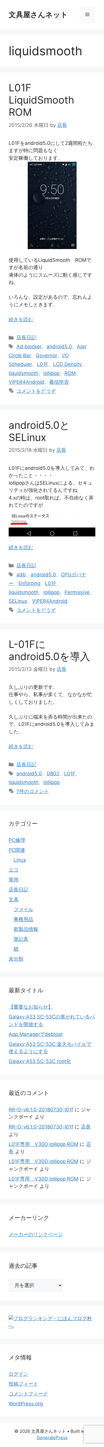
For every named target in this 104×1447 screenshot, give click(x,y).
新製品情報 (26, 929)
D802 (53, 773)
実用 (13, 880)
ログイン (18, 1374)
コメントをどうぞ (36, 391)
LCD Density (67, 364)
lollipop (51, 373)
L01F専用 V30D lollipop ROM (43, 1144)
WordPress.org (26, 1404)
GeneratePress (52, 1437)
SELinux (18, 601)
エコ (13, 870)
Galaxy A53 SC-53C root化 (40, 1061)
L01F (42, 364)
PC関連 (17, 850)
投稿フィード (23, 1384)
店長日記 (26, 337)
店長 (86, 1127)
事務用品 (23, 919)
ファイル (23, 909)
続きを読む (21, 319)
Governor (46, 355)
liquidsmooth (23, 373)
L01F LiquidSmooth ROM (41, 99)
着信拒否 (59, 382)
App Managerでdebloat (36, 1034)
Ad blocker (29, 346)
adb (21, 574)
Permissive (77, 592)
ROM (70, 373)
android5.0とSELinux (39, 431)
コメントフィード (28, 1394)
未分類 (16, 959)
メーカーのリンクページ (36, 1234)
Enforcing (29, 583)
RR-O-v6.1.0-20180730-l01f (41, 1109)
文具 (13, 899)
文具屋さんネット (38, 14)
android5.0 (59, 346)
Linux (20, 860)
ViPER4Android (26, 382)
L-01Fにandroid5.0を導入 (49, 650)
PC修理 (17, 840)
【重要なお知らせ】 (31, 1007)
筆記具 (21, 939)
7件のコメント (32, 791)
